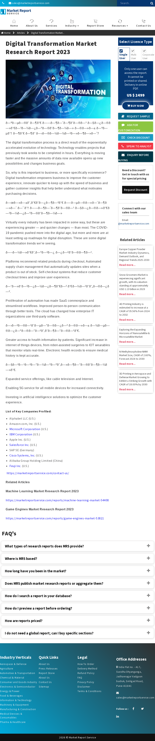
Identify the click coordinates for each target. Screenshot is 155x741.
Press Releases (48, 668)
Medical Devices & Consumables (11, 715)
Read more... (127, 265)
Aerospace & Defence (13, 664)
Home (14, 25)
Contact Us (45, 682)
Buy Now (137, 106)
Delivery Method (87, 668)
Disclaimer (84, 686)
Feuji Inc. (15, 466)
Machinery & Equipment (14, 704)
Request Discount (135, 190)
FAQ (80, 677)
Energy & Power (9, 691)
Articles (21, 32)
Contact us (143, 25)
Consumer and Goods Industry (18, 682)
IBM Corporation (20, 434)
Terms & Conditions (89, 691)
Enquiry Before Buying (133, 157)
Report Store (95, 25)
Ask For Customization (129, 127)
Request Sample (138, 116)
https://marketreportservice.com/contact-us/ (38, 473)
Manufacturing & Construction (18, 709)
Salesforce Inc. (19, 445)
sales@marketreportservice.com (31, 3)
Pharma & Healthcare (13, 722)
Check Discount (138, 138)
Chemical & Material (12, 677)
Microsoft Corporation (24, 429)
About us (32, 25)
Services (51, 25)
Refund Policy (86, 673)
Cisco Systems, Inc (21, 455)
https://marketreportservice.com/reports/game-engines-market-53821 (55, 518)
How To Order (86, 664)
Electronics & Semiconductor (17, 686)
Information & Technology (16, 700)
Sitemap (44, 686)
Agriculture (6, 668)
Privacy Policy (86, 682)
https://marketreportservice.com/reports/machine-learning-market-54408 (57, 500)
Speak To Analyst (139, 146)
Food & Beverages (11, 695)
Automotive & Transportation (17, 673)
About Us (44, 664)
